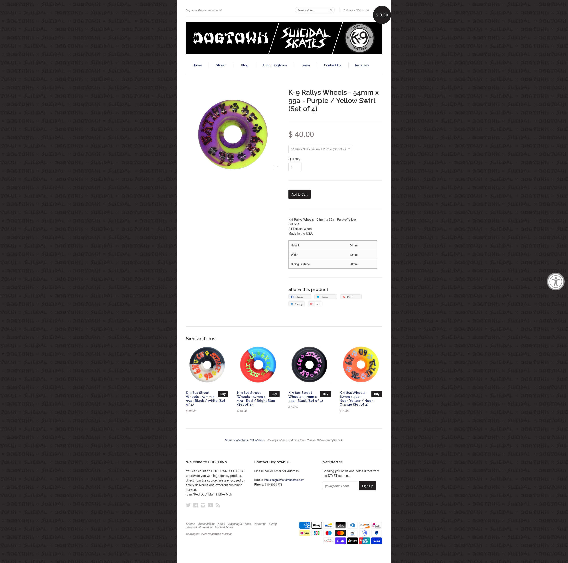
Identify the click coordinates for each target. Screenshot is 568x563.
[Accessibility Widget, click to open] (556, 281)
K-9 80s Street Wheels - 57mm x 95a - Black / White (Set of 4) (205, 398)
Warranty (260, 523)
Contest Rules (224, 527)
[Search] (331, 10)
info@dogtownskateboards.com (284, 480)
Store (220, 65)
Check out (362, 10)
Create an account (210, 10)
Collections (241, 440)
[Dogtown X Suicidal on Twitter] (188, 504)
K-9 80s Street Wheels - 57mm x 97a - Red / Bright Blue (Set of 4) (256, 398)
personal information (199, 527)
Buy (223, 394)
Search (190, 523)
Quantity (294, 159)
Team (305, 65)
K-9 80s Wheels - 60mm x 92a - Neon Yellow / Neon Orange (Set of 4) (356, 398)
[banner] (284, 38)
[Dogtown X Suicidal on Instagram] (203, 504)
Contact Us (332, 65)
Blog (244, 65)
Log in (190, 10)
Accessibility (206, 523)
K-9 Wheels (257, 440)
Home (197, 65)
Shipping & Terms (239, 523)
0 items (348, 10)
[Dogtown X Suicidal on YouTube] (210, 504)
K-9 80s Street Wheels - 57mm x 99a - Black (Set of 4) (305, 396)
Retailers (362, 65)
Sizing (273, 523)
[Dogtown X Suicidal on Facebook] (195, 504)
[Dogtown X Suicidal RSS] (217, 504)
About (221, 523)
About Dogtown (274, 65)
